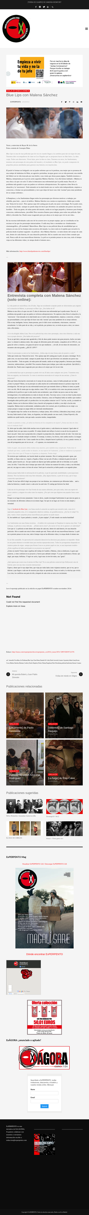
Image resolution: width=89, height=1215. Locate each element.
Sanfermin (69, 663)
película (64, 663)
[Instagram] (40, 7)
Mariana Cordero (24, 663)
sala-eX (11, 91)
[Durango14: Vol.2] (61, 807)
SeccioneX (23, 91)
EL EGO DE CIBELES (14, 838)
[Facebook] (36, 7)
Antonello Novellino (14, 660)
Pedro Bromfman (56, 663)
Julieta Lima (72, 660)
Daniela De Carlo (45, 660)
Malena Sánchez (14, 663)
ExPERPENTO (15, 102)
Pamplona (48, 663)
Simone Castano (76, 663)
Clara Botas (36, 660)
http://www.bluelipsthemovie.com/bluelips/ (34, 251)
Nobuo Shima (42, 663)
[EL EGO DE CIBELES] (21, 828)
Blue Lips (30, 660)
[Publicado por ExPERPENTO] (7, 102)
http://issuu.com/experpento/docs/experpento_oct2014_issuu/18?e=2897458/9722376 (43, 652)
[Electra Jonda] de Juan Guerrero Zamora (44, 2)
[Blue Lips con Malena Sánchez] (44, 123)
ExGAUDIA (20, 1129)
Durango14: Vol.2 (52, 816)
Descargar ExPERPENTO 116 (56, 864)
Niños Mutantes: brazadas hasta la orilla (21, 816)
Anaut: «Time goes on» (54, 838)
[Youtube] (47, 7)
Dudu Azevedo (54, 660)
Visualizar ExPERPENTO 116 (33, 864)
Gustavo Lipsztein (63, 660)
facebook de (19, 509)
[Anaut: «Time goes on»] (61, 829)
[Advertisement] (72, 1169)
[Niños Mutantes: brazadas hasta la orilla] (21, 806)
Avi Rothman (23, 660)
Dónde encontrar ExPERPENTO (44, 954)
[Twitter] (44, 7)
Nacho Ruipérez (33, 663)
